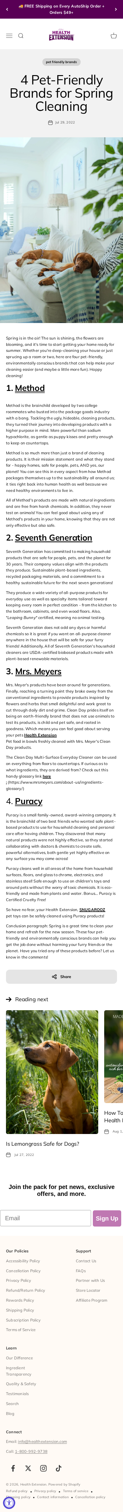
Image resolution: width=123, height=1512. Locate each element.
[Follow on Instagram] (43, 1468)
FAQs (81, 1270)
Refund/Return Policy (25, 1290)
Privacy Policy (18, 1280)
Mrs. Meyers (38, 671)
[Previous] (7, 9)
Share (65, 976)
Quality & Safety (21, 1383)
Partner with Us (90, 1280)
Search (12, 1403)
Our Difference (19, 1357)
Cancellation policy (90, 1497)
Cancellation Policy (23, 1270)
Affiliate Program (91, 1300)
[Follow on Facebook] (13, 1468)
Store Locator (88, 1290)
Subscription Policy (23, 1320)
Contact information (53, 1497)
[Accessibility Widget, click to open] (9, 1503)
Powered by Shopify (64, 1484)
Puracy (28, 801)
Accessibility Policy (23, 1260)
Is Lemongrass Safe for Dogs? (42, 1143)
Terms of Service (21, 1329)
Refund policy (17, 1491)
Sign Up (107, 1218)
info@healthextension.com (42, 1441)
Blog (10, 1413)
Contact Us (86, 1260)
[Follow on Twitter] (28, 1468)
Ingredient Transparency (18, 1370)
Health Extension (40, 735)
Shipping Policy (20, 1310)
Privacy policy (45, 1491)
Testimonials (17, 1393)
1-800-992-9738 (31, 1451)
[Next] (116, 9)
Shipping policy (18, 1497)
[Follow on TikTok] (59, 1468)
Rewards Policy (20, 1300)
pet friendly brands (61, 62)
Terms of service (75, 1491)
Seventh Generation (53, 537)
